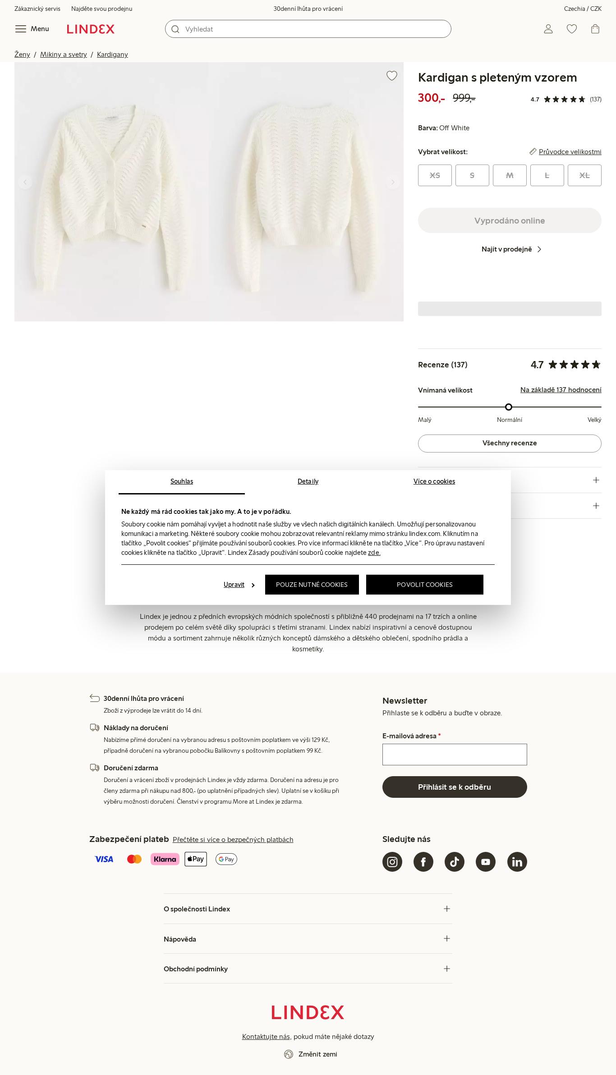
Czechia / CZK (583, 9)
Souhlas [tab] (181, 481)
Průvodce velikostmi (570, 152)
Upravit (234, 585)
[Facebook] (423, 862)
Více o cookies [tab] (434, 481)
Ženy (22, 54)
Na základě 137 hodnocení (561, 389)
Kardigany (112, 54)
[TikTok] (454, 862)
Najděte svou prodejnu (101, 9)
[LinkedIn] (517, 862)
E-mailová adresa (411, 736)
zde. (374, 553)
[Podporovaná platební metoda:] (234, 860)
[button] (111, 191)
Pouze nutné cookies (312, 585)
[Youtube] (486, 862)
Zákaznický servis (37, 9)
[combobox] (308, 29)
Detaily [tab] (308, 481)
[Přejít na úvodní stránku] (91, 29)
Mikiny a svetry (63, 54)
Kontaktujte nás (266, 1036)
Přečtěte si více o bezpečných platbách (233, 839)
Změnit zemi (318, 1054)
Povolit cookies (425, 585)
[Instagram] (392, 862)
